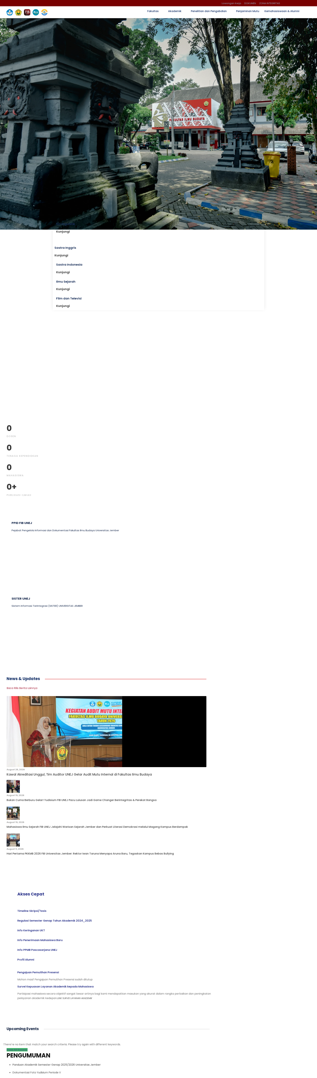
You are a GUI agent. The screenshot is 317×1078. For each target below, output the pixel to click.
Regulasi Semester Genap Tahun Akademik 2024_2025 (54, 921)
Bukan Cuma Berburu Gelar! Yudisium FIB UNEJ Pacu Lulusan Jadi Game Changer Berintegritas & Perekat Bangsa (82, 800)
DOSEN (11, 436)
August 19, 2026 (15, 795)
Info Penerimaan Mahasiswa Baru (40, 940)
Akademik (174, 11)
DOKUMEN (250, 3)
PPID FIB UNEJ (22, 523)
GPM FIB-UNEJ (22, 561)
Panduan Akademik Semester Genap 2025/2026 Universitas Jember (56, 1065)
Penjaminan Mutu (247, 11)
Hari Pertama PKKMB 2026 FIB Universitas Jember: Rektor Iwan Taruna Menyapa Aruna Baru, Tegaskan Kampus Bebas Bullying (90, 853)
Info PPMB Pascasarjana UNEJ (37, 950)
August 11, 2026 (15, 849)
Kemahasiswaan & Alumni (281, 11)
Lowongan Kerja (231, 3)
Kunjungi (63, 231)
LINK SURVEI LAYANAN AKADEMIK (74, 998)
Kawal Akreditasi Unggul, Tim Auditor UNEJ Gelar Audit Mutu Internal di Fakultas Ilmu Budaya (79, 774)
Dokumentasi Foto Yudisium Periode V (36, 1072)
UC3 (15, 636)
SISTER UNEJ (21, 598)
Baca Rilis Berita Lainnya (22, 688)
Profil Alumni (25, 960)
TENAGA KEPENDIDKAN (22, 456)
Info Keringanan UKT (31, 930)
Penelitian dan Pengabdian (209, 11)
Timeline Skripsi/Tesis (31, 911)
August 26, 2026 (16, 769)
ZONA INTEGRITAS (269, 3)
